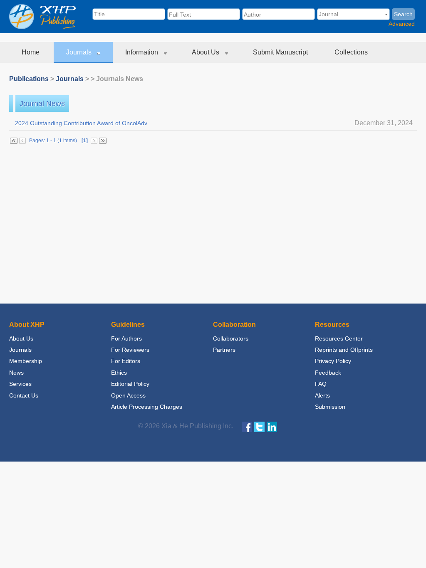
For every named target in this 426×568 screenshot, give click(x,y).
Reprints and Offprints (344, 349)
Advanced (402, 23)
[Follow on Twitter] (259, 426)
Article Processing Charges (146, 406)
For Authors (126, 338)
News (16, 372)
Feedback (328, 372)
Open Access (128, 395)
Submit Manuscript (281, 52)
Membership (25, 361)
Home (31, 52)
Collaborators (230, 338)
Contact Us (23, 395)
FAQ (321, 383)
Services (20, 383)
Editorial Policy (130, 383)
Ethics (119, 372)
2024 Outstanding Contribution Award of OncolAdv (213, 122)
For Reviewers (130, 349)
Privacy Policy (333, 361)
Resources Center (339, 338)
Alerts (322, 395)
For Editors (125, 361)
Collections (351, 52)
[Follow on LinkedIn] (272, 426)
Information (142, 52)
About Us (206, 52)
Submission (330, 406)
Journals (79, 52)
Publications (29, 78)
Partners (224, 349)
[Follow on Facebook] (247, 426)
